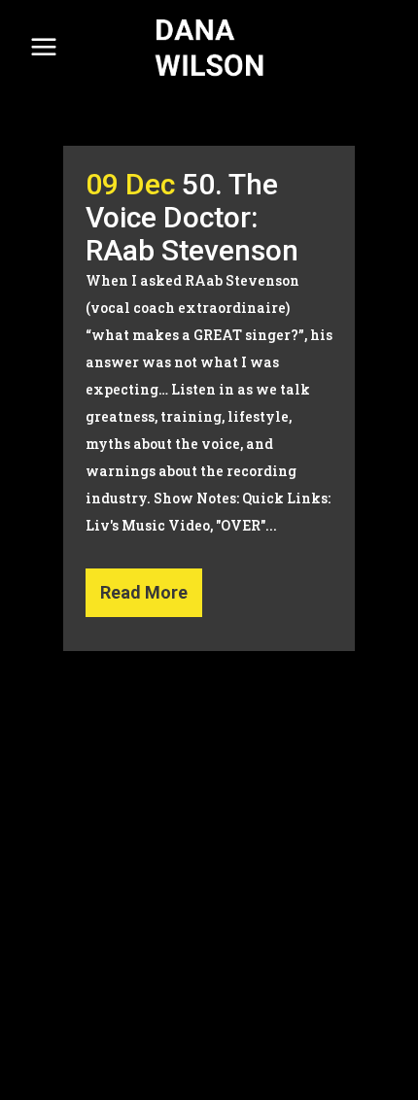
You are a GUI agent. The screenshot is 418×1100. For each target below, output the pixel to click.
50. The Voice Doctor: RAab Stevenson (192, 217)
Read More (144, 592)
